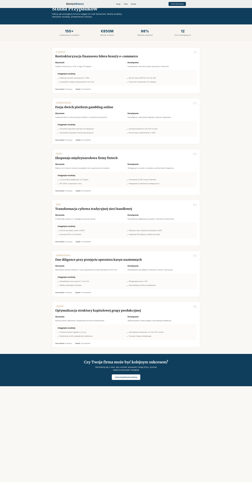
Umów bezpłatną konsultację (126, 377)
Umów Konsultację (177, 4)
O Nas (126, 4)
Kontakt (133, 4)
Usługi (118, 4)
